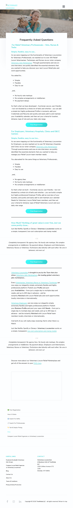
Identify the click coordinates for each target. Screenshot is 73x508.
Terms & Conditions (11, 481)
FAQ (8, 432)
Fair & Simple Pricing (15, 428)
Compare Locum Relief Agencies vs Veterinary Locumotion (25, 436)
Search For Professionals (17, 423)
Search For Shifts (14, 419)
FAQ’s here (37, 363)
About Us (9, 478)
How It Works (11, 414)
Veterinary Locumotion (19, 272)
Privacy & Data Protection (13, 485)
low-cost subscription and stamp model (42, 331)
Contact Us (9, 474)
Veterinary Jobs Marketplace (21, 63)
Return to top (63, 501)
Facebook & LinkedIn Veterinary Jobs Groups (15, 461)
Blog (7, 471)
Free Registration (36, 125)
